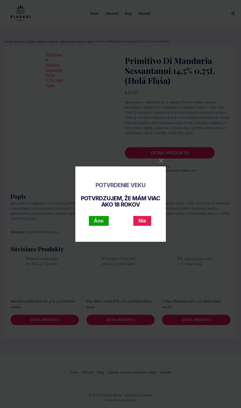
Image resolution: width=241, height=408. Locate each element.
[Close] (161, 160)
